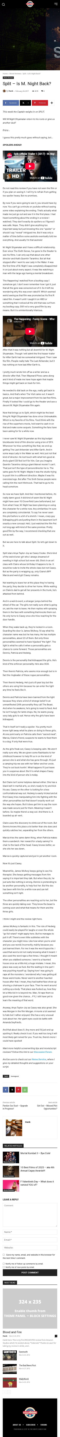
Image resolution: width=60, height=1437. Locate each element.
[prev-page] (4, 1392)
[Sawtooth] (10, 1355)
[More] (52, 103)
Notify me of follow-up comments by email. (24, 1264)
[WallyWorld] (10, 1383)
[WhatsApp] (25, 1090)
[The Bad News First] (10, 1369)
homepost (15, 1076)
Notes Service (39, 1059)
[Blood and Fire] (30, 1309)
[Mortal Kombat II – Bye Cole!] (11, 1157)
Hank (11, 91)
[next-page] (9, 1392)
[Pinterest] (18, 1090)
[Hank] (4, 91)
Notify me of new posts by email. (20, 1267)
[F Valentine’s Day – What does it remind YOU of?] (11, 1186)
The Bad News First (27, 1365)
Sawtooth (23, 1352)
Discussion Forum (43, 1052)
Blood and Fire (12, 1332)
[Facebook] (5, 1090)
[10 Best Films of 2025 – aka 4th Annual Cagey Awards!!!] (11, 1171)
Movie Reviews (15, 73)
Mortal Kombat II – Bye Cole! (35, 1153)
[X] (12, 1090)
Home (5, 73)
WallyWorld (24, 1379)
